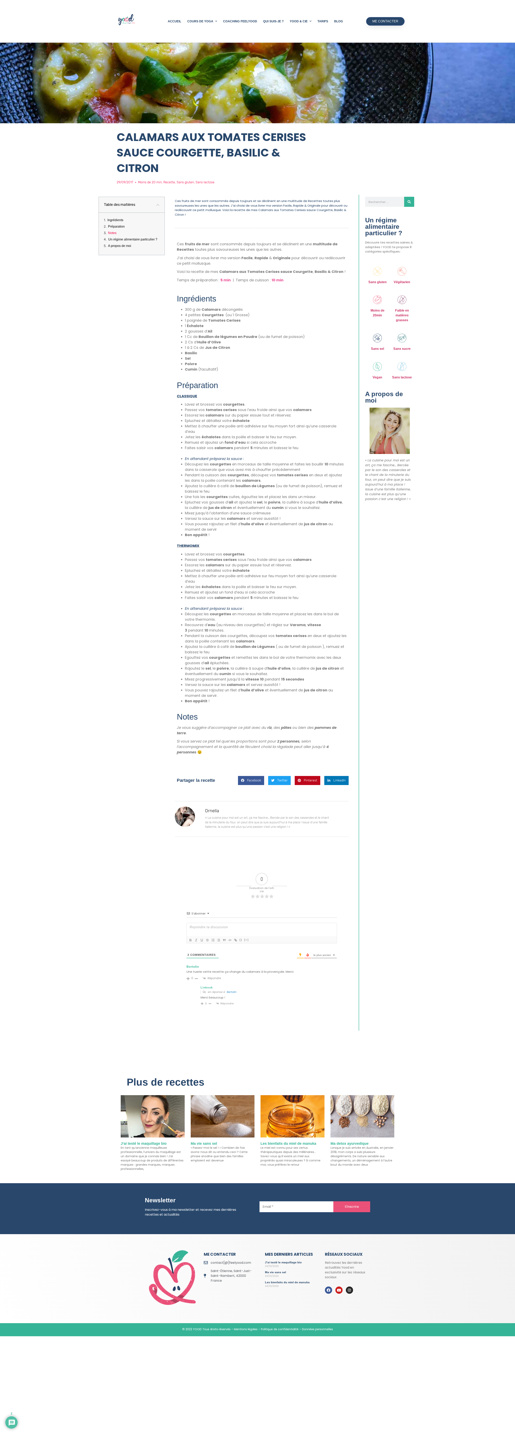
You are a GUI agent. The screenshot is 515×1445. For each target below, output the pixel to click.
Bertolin (231, 992)
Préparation (116, 226)
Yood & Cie (299, 21)
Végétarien (402, 282)
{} (240, 939)
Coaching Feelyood (240, 21)
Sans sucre (402, 348)
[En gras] (190, 940)
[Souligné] (202, 940)
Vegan (377, 377)
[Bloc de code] (230, 940)
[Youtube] (339, 1290)
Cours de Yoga (200, 21)
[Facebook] (328, 1290)
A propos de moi (119, 246)
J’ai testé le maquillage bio (144, 1143)
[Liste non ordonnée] (218, 940)
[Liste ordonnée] (213, 940)
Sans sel (377, 348)
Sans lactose (402, 377)
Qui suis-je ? (273, 21)
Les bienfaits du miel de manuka (288, 1143)
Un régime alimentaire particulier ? (132, 239)
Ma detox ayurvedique (350, 1143)
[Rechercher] (409, 202)
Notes (112, 233)
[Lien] (235, 940)
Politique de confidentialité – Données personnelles (297, 1329)
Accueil (174, 21)
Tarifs (322, 21)
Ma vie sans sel (204, 1143)
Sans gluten (377, 282)
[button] (158, 205)
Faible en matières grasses (402, 315)
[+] (246, 939)
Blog (338, 21)
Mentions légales (246, 1329)
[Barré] (207, 940)
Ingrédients (115, 220)
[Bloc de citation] (224, 940)
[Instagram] (349, 1290)
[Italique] (196, 940)
